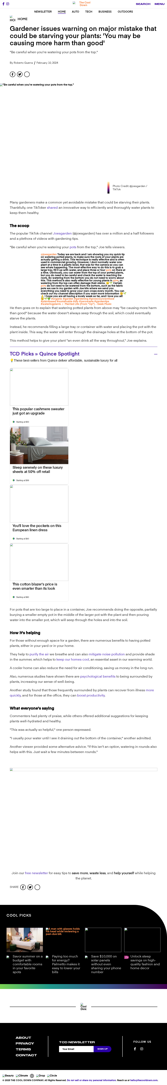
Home (62, 12)
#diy (75, 301)
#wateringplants (51, 304)
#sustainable (64, 301)
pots (73, 247)
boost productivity (91, 695)
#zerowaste (86, 301)
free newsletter (36, 873)
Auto (75, 12)
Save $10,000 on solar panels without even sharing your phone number (106, 964)
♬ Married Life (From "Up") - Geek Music (86, 304)
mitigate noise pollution (107, 654)
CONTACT (26, 1055)
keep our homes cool (72, 659)
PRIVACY (25, 1043)
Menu (160, 4)
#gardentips (101, 301)
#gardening (81, 299)
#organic (56, 299)
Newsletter (43, 12)
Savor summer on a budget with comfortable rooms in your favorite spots (28, 964)
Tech (88, 12)
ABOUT (23, 1038)
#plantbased (48, 301)
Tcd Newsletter (77, 1042)
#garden (68, 299)
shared (52, 208)
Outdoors (125, 12)
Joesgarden (62, 233)
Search (143, 4)
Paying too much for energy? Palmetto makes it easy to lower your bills (66, 964)
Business (105, 12)
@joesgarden (49, 254)
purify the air (39, 654)
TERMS (23, 1049)
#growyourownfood (101, 299)
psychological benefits (97, 676)
